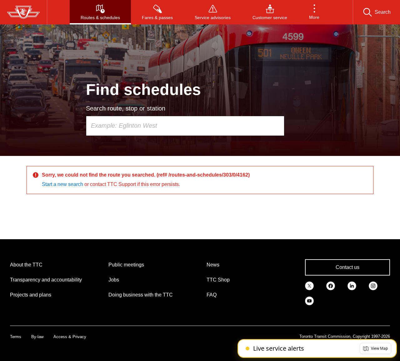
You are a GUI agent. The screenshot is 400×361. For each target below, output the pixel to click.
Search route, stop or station (125, 108)
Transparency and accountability (46, 279)
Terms (15, 336)
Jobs (113, 279)
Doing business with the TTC (140, 294)
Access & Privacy (69, 336)
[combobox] (185, 126)
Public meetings (126, 264)
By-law (37, 336)
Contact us (347, 267)
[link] (309, 286)
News (213, 264)
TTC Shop (218, 279)
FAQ (212, 294)
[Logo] (23, 12)
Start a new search (62, 184)
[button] (314, 12)
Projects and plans (30, 294)
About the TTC (26, 264)
